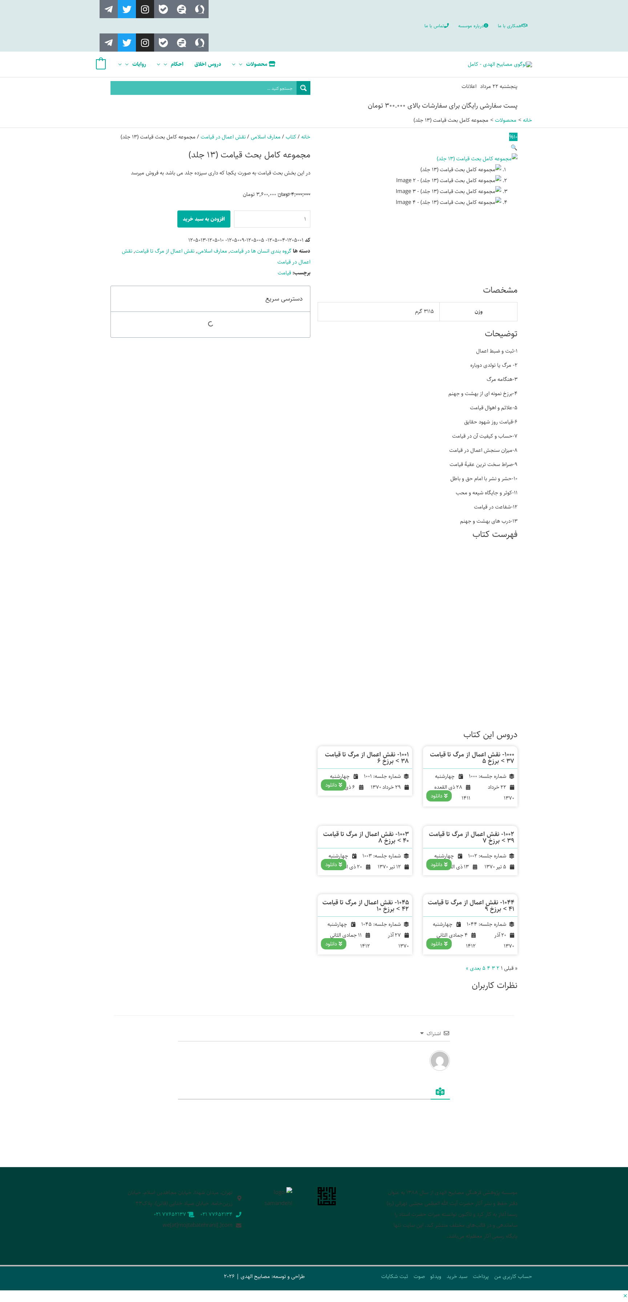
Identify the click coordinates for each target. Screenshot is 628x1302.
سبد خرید (457, 1276)
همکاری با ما (510, 25)
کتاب (291, 137)
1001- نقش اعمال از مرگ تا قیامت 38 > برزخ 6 (367, 758)
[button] (514, 148)
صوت (419, 1276)
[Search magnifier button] (303, 88)
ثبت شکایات (394, 1276)
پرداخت (481, 1276)
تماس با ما (434, 25)
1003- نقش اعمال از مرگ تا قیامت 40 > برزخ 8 (366, 837)
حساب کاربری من (513, 1276)
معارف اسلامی (266, 137)
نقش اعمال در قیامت (223, 137)
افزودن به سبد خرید (204, 219)
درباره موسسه (471, 25)
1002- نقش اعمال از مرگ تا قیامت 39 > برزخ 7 (471, 837)
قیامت (284, 273)
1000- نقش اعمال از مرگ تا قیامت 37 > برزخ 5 (472, 758)
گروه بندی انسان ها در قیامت (260, 251)
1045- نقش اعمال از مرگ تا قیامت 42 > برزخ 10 (365, 905)
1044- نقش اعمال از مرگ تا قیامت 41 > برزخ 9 (471, 905)
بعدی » (473, 968)
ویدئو (435, 1276)
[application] (242, 64)
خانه (305, 137)
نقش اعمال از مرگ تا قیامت (164, 251)
